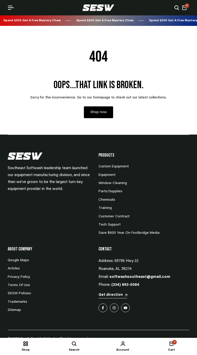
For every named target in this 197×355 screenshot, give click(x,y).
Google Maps (18, 260)
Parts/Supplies (110, 191)
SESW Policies (19, 293)
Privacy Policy (19, 277)
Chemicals (106, 200)
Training (105, 208)
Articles (14, 268)
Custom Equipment (113, 166)
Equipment (106, 175)
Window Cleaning (112, 183)
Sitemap (14, 310)
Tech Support (109, 225)
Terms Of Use (19, 285)
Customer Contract (114, 216)
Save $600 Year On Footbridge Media (129, 233)
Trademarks (17, 302)
